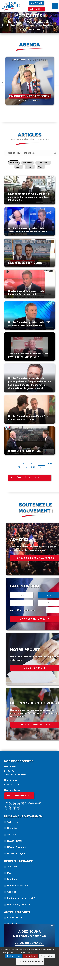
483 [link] (25, 463)
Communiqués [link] (43, 162)
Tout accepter (13, 956)
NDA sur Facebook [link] (16, 847)
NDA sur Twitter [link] (15, 841)
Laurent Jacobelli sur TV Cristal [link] (25, 263)
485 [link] (41, 463)
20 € (22, 595)
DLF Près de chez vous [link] (18, 885)
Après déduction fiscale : (22, 610)
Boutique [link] (12, 879)
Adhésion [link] (12, 866)
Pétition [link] (30, 167)
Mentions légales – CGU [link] (19, 904)
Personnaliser (46, 956)
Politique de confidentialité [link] (21, 898)
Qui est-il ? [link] (12, 822)
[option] (29, 82)
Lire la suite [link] (14, 203)
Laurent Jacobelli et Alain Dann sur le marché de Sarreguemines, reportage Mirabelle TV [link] (28, 197)
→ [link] (40, 467)
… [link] (18, 463)
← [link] (8, 463)
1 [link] (13, 463)
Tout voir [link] (14, 162)
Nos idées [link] (12, 828)
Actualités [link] (27, 162)
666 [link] (33, 467)
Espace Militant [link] (15, 917)
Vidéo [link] (41, 167)
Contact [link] (11, 892)
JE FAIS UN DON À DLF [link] (29, 943)
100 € (21, 602)
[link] (55, 6)
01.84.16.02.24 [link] (11, 784)
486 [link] (49, 463)
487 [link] (20, 467)
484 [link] (33, 463)
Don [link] (9, 873)
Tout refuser (30, 956)
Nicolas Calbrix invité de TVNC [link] (24, 450)
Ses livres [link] (12, 834)
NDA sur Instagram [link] (16, 853)
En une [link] (19, 167)
